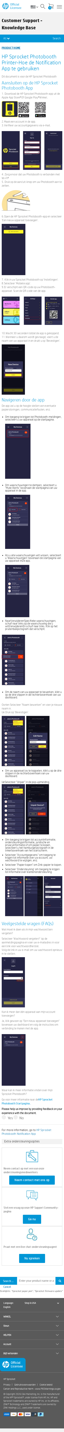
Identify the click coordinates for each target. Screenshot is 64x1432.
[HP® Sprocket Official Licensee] (12, 6)
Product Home (11, 48)
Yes (10, 1117)
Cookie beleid (46, 1384)
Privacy (6, 1384)
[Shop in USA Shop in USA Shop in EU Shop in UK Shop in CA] (36, 6)
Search (57, 38)
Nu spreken (32, 1258)
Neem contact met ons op (32, 1180)
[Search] (43, 7)
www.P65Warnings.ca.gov (48, 1388)
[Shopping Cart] (51, 6)
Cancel (7, 1287)
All (5, 38)
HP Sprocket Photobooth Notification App (26, 1131)
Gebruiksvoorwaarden (25, 1384)
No (21, 1117)
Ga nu (32, 1219)
